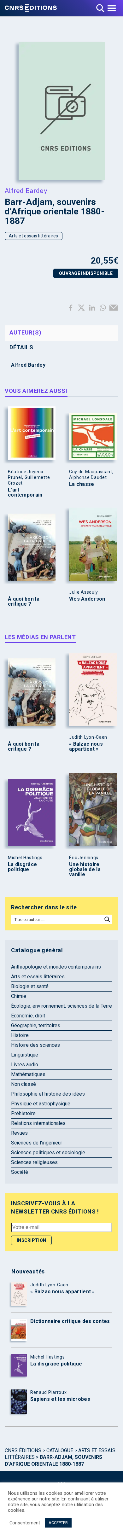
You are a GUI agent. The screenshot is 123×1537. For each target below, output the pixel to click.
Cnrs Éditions (23, 1450)
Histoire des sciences (35, 1045)
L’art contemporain (25, 492)
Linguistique (24, 1055)
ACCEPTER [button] (58, 1522)
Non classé (23, 1084)
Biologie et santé (30, 986)
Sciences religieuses (34, 1162)
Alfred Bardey (26, 190)
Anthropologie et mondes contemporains (56, 967)
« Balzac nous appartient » (86, 747)
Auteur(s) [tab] (25, 332)
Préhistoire (23, 1113)
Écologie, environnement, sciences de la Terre (61, 1006)
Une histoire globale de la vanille (85, 869)
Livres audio (24, 1065)
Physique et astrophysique (40, 1104)
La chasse (81, 484)
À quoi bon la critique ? (23, 602)
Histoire (20, 1035)
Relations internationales (38, 1123)
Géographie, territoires (35, 1025)
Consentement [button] (24, 1523)
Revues (19, 1133)
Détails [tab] (21, 347)
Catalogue (59, 1450)
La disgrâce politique (22, 867)
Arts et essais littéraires (33, 235)
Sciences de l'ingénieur (36, 1143)
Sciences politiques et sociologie (48, 1153)
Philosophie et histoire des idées (48, 1094)
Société (19, 1172)
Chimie (18, 996)
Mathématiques (28, 1074)
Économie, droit (28, 1016)
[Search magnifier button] (107, 919)
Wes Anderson (87, 599)
